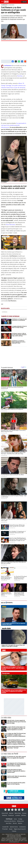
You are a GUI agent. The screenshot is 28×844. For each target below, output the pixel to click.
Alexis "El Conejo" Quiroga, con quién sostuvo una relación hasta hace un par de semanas (13, 85)
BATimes (23, 815)
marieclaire (14, 629)
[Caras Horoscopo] (14, 799)
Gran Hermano (10, 224)
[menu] (2, 2)
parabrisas (14, 674)
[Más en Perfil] (9, 603)
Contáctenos (22, 827)
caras (14, 651)
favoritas (19, 76)
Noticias (11, 813)
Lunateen (17, 815)
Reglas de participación (20, 829)
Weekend (4, 815)
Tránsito (14, 831)
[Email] (25, 61)
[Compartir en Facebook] (13, 61)
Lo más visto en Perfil (9, 754)
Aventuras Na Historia (10, 821)
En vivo (24, 1)
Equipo (11, 829)
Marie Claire (18, 813)
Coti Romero (4, 311)
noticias (14, 607)
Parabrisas (11, 815)
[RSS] (19, 810)
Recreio (15, 823)
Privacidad (5, 829)
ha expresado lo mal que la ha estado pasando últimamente (13, 125)
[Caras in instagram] (5, 810)
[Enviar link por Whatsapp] (19, 61)
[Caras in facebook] (9, 810)
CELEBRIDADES (4, 5)
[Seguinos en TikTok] (16, 810)
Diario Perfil (5, 813)
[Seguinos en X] (12, 810)
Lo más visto (6, 717)
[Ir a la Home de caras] (6, 2)
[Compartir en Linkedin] (22, 61)
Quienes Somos (14, 827)
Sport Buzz (8, 823)
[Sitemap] (22, 810)
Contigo (20, 819)
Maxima (20, 823)
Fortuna (24, 813)
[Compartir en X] (16, 61)
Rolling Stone (20, 821)
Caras (15, 819)
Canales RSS (5, 827)
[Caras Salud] (14, 793)
